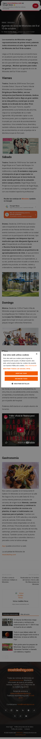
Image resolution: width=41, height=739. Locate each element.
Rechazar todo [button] (21, 379)
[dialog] (20, 370)
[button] (20, 369)
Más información (31, 366)
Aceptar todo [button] (21, 373)
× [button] (36, 354)
